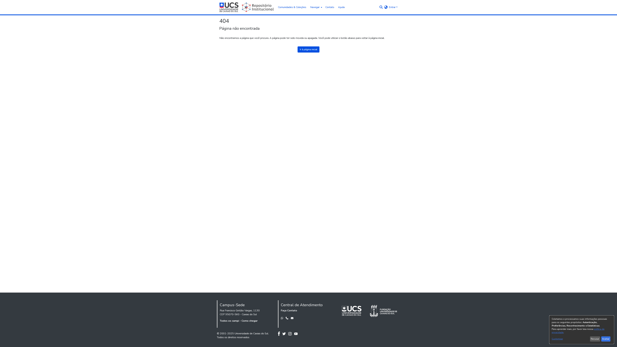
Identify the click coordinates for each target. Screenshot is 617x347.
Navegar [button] (315, 7)
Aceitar (605, 338)
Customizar (557, 338)
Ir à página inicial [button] (308, 49)
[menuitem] (315, 7)
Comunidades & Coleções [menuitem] (292, 7)
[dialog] (582, 330)
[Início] (247, 7)
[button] (381, 7)
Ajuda (341, 7)
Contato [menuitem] (329, 7)
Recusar (595, 338)
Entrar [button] (392, 7)
